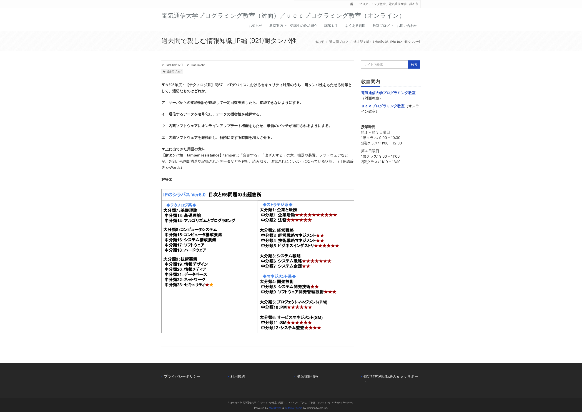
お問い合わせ (407, 25)
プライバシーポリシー (182, 376)
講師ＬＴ (331, 25)
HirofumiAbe (197, 65)
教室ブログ (381, 25)
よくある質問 (355, 25)
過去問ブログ (338, 42)
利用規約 (238, 376)
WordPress (275, 408)
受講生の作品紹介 (303, 25)
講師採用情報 (308, 376)
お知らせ (255, 25)
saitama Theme (293, 408)
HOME (319, 42)
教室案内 (276, 25)
